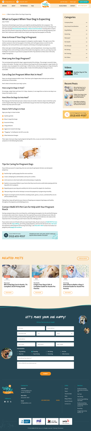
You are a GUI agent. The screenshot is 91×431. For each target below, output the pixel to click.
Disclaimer (60, 428)
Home (3, 14)
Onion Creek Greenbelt (35, 28)
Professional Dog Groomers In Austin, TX (82, 390)
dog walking (15, 223)
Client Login (73, 1)
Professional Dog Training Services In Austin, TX (82, 404)
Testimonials (24, 5)
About (13, 5)
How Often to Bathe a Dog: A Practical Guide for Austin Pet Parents (80, 103)
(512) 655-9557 (23, 1)
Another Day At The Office (80, 73)
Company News (69, 22)
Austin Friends (68, 401)
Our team (54, 223)
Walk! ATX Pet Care (51, 222)
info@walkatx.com (10, 1)
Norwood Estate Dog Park (19, 28)
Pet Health (67, 42)
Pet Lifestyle (68, 45)
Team (66, 391)
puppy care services (16, 227)
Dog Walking (68, 30)
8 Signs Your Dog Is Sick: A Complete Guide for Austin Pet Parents (80, 96)
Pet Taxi (64, 351)
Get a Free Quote (82, 5)
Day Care (21, 354)
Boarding (35, 351)
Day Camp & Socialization (71, 26)
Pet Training (68, 53)
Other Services (65, 354)
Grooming (67, 34)
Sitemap (55, 428)
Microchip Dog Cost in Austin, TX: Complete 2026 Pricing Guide (80, 89)
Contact (72, 5)
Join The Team (63, 1)
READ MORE (9, 292)
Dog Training (36, 354)
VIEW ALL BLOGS (83, 258)
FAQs (32, 5)
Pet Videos (67, 57)
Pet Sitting (67, 49)
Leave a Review (83, 1)
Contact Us (68, 403)
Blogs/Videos (63, 5)
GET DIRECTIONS (45, 400)
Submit (45, 373)
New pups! (67, 38)
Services (4, 5)
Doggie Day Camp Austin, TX (82, 411)
